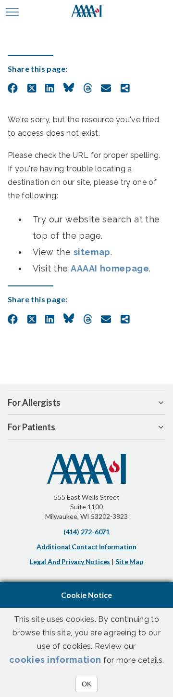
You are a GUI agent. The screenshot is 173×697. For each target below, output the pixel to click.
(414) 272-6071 (86, 532)
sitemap (92, 252)
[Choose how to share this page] (125, 88)
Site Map (129, 561)
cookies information (55, 660)
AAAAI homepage (110, 268)
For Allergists (34, 402)
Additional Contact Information (86, 546)
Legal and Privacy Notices (70, 561)
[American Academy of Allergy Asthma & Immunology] (86, 12)
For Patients (31, 427)
